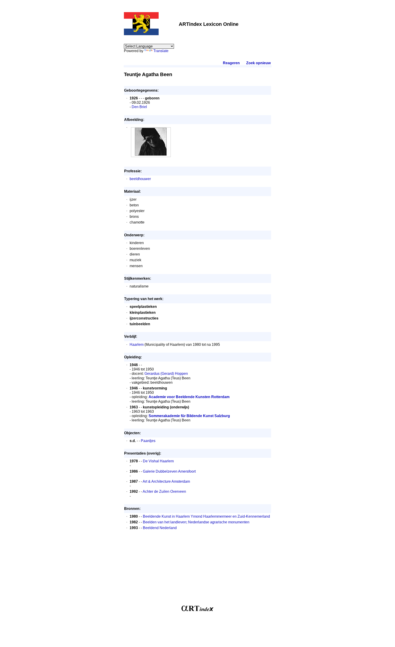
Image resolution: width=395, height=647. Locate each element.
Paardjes (148, 441)
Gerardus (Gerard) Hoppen (166, 373)
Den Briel (139, 107)
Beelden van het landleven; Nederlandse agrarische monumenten (196, 522)
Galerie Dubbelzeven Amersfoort (169, 471)
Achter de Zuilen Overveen (164, 491)
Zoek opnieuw (258, 63)
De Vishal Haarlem (158, 461)
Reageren (231, 63)
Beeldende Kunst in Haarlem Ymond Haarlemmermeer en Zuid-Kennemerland (206, 516)
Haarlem (137, 344)
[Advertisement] (197, 570)
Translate (160, 51)
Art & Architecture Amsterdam (166, 481)
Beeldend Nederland (160, 528)
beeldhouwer (140, 179)
